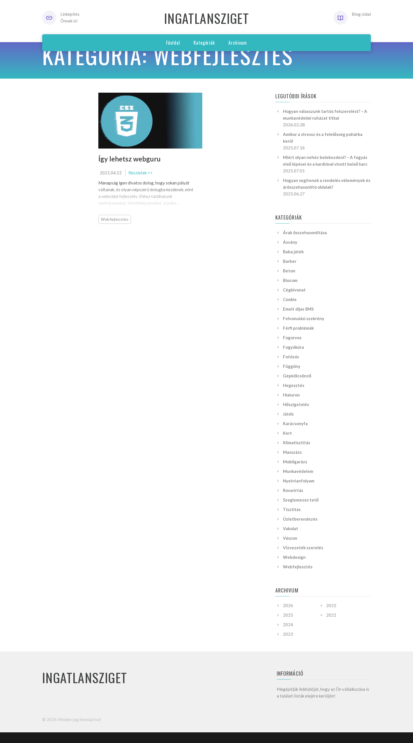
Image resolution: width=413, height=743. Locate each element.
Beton (289, 270)
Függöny (291, 366)
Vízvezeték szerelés (303, 547)
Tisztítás (292, 509)
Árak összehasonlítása (305, 232)
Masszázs (292, 452)
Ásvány (290, 242)
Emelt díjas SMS (298, 308)
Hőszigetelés (296, 404)
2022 (331, 605)
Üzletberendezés (300, 518)
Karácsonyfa (295, 423)
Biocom (290, 280)
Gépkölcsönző (297, 375)
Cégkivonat (294, 289)
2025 (288, 614)
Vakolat (290, 528)
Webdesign (294, 557)
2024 (288, 624)
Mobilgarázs (295, 461)
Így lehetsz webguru (129, 159)
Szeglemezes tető (301, 499)
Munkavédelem (298, 471)
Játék (288, 413)
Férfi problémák (298, 328)
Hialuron (291, 394)
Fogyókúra (293, 347)
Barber (289, 261)
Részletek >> (140, 172)
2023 (288, 634)
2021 (331, 614)
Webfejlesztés (114, 219)
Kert (287, 433)
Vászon (290, 538)
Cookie (290, 299)
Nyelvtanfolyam (298, 480)
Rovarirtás (293, 490)
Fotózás (291, 356)
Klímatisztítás (296, 442)
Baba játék (293, 251)
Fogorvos (292, 337)
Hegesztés (293, 385)
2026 (288, 605)
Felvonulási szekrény (303, 318)
